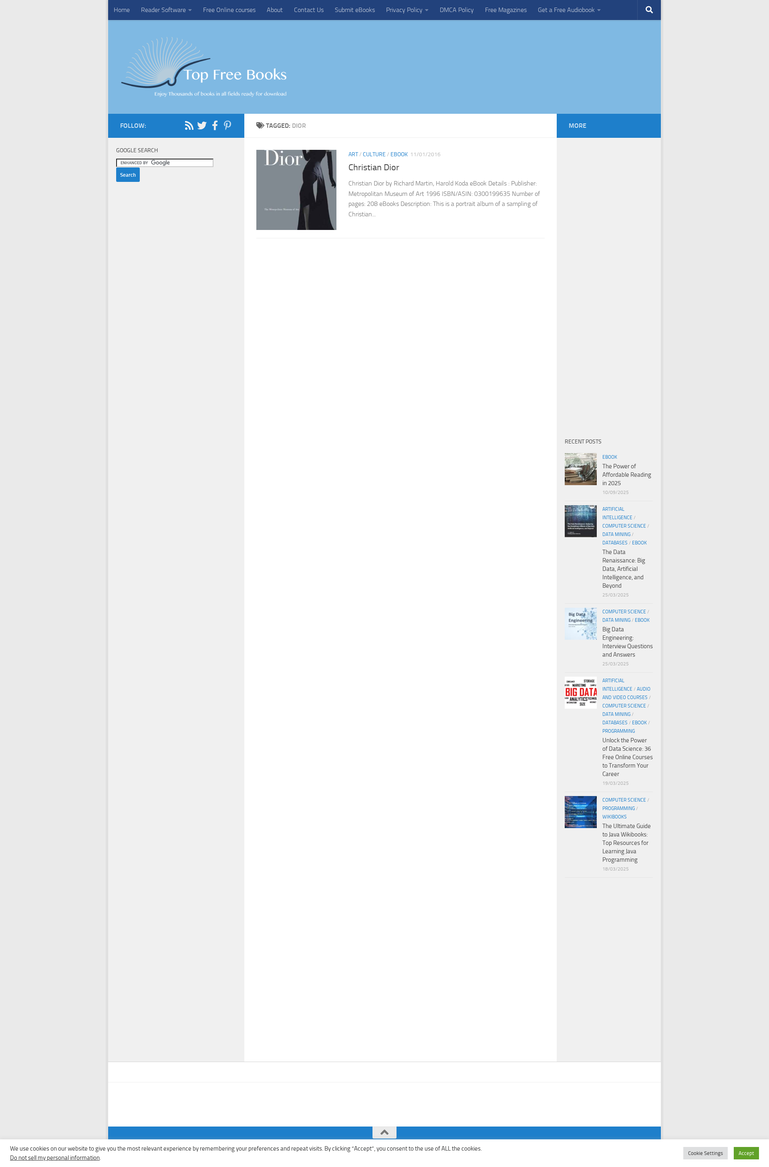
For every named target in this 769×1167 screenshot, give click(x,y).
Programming (618, 731)
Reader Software (163, 10)
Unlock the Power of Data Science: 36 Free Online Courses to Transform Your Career (627, 757)
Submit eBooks (355, 10)
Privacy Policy (404, 10)
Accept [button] (746, 1153)
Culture (374, 154)
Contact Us (309, 10)
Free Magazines (506, 10)
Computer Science (624, 526)
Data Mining (616, 534)
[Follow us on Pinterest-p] (227, 125)
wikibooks (614, 817)
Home (122, 10)
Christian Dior (373, 167)
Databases (615, 543)
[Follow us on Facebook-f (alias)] (214, 125)
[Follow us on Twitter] (202, 125)
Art (353, 154)
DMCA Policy (457, 10)
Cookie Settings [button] (705, 1153)
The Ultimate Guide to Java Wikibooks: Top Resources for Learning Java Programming (626, 842)
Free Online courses (229, 10)
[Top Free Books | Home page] (203, 67)
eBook (399, 154)
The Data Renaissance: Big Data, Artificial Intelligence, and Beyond (623, 568)
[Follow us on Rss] (189, 125)
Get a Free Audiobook (566, 10)
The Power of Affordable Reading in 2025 (626, 475)
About (275, 10)
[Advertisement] (400, 332)
